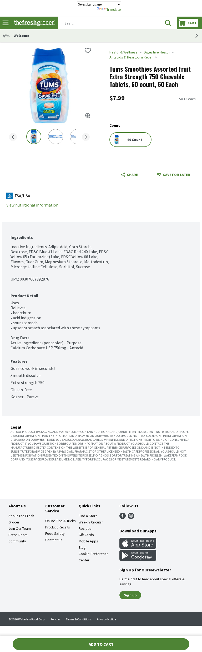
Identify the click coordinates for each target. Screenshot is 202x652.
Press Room (18, 534)
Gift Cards (86, 534)
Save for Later (176, 174)
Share (132, 174)
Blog (82, 547)
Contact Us (53, 539)
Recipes (85, 528)
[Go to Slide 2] (55, 136)
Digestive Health (157, 52)
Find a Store (88, 515)
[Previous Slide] (12, 137)
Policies (55, 619)
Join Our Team (19, 528)
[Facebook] (122, 517)
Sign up (130, 595)
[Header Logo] (33, 23)
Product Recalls (57, 527)
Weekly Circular (91, 522)
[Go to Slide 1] (33, 136)
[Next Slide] (85, 137)
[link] (173, 174)
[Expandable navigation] (5, 23)
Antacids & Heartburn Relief (131, 57)
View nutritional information (32, 205)
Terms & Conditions (79, 619)
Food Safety (55, 533)
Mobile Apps (88, 541)
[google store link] (137, 559)
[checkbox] (88, 50)
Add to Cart (101, 644)
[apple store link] (137, 547)
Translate (114, 9)
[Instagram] (131, 517)
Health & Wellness (123, 52)
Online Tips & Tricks (60, 520)
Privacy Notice (106, 619)
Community (17, 541)
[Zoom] (88, 116)
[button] (168, 23)
